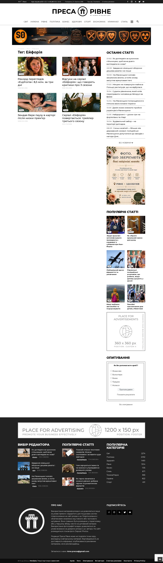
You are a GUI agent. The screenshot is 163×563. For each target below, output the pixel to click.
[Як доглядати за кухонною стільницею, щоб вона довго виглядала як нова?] (24, 453)
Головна (21, 49)
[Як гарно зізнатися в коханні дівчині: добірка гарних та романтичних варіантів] (68, 481)
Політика (55, 22)
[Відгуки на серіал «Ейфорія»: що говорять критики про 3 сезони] (81, 66)
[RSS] (135, 1)
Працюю (116, 382)
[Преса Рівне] (81, 11)
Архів (72, 561)
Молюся (115, 385)
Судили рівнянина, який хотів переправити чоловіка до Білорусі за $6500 (125, 94)
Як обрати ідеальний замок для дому (134, 238)
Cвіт (26, 22)
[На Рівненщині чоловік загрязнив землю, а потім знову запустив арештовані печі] (24, 479)
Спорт (87, 22)
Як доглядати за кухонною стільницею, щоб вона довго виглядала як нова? (123, 61)
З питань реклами (108, 2)
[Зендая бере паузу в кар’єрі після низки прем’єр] (37, 102)
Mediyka (33, 561)
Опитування (88, 561)
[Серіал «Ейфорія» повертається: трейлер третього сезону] (81, 102)
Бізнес (65, 22)
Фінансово (116, 371)
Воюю (115, 378)
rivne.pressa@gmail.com (78, 551)
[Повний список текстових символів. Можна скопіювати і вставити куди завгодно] (68, 453)
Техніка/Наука (113, 475)
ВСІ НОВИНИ (125, 143)
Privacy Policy (139, 561)
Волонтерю (117, 375)
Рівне (44, 22)
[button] (132, 22)
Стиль (124, 22)
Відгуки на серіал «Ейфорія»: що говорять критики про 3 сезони (78, 81)
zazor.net (55, 561)
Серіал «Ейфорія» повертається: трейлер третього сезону (78, 118)
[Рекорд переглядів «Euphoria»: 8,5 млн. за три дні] (37, 66)
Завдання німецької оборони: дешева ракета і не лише (43, 465)
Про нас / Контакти (93, 2)
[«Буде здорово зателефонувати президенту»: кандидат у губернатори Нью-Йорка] (116, 225)
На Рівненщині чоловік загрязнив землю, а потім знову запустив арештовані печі (122, 78)
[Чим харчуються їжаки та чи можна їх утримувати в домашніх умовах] (68, 468)
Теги (28, 49)
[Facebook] (127, 1)
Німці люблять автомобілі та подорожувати (113, 306)
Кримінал (113, 22)
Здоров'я (77, 22)
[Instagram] (131, 1)
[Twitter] (139, 1)
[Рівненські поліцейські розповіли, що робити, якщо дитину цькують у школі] (136, 259)
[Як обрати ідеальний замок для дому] (136, 225)
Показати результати (126, 395)
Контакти (128, 561)
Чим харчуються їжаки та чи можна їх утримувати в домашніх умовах (87, 467)
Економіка (99, 22)
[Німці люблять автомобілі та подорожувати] (116, 293)
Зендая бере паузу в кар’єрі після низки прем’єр (36, 117)
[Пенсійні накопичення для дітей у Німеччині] (136, 293)
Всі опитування (125, 404)
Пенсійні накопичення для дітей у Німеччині (135, 306)
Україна (34, 22)
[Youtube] (143, 1)
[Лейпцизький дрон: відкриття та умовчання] (116, 259)
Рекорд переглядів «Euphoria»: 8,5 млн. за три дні (35, 81)
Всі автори (99, 561)
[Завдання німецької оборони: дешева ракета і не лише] (24, 466)
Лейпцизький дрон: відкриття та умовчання (115, 272)
